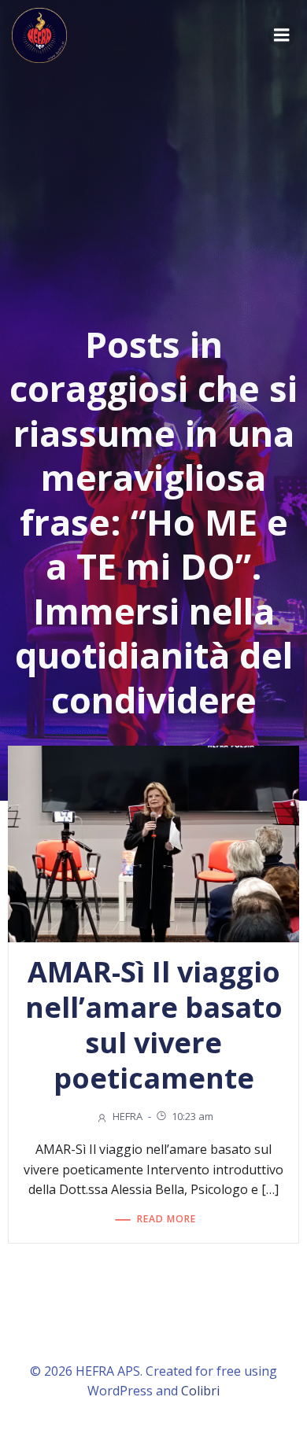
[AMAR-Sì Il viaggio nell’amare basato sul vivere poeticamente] (153, 842)
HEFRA (127, 1116)
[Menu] (281, 35)
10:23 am (192, 1116)
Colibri (200, 1390)
